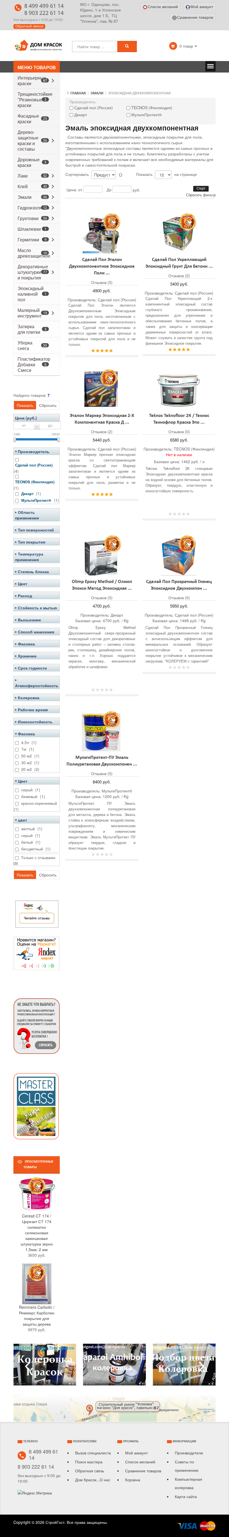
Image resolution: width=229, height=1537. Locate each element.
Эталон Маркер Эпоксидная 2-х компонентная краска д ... (102, 419)
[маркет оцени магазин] (36, 952)
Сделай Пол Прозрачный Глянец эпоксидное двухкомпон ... (179, 585)
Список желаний (140, 1461)
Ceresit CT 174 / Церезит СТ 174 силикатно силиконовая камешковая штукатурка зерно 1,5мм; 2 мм (37, 1232)
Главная (78, 93)
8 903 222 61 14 (44, 12)
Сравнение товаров (143, 1470)
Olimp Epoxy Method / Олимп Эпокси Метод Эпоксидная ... (102, 585)
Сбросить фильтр (201, 194)
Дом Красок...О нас (92, 1479)
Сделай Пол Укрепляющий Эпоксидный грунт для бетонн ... (179, 263)
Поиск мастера (88, 1461)
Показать (25, 405)
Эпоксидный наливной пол (31, 294)
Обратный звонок (29, 26)
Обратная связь (89, 1470)
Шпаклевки (29, 229)
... (37, 425)
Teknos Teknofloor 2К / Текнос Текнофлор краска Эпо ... (179, 419)
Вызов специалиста (93, 1453)
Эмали (96, 93)
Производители (189, 1453)
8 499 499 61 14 (44, 5)
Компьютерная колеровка (188, 1483)
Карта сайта (186, 1496)
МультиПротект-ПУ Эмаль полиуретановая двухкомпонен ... (101, 761)
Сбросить (47, 405)
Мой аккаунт (136, 1453)
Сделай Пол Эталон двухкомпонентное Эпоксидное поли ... (102, 266)
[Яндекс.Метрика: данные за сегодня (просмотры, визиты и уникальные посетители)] (35, 1493)
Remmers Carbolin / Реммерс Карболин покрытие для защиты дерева (36, 1315)
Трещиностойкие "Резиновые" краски (35, 100)
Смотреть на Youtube (45, 1367)
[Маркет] (36, 913)
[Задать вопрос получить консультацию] (36, 1025)
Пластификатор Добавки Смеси (34, 365)
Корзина (132, 1479)
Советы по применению (187, 1466)
